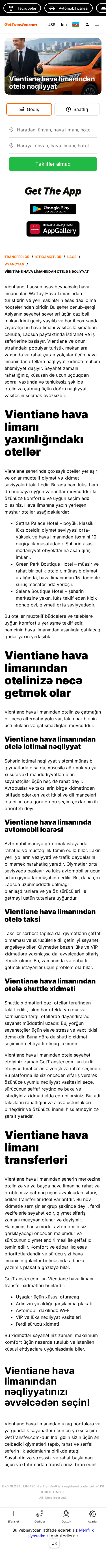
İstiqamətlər (48, 257)
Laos (72, 257)
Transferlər (17, 257)
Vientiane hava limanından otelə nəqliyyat (47, 271)
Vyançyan (14, 264)
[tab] (13, 1516)
